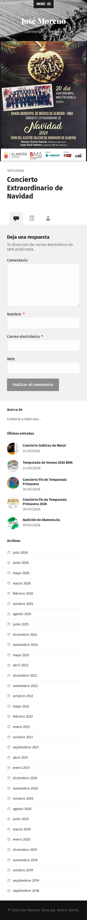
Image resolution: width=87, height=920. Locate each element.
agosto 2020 (22, 809)
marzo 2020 (22, 829)
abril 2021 (20, 758)
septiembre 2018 (26, 891)
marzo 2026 (22, 583)
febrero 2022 (23, 716)
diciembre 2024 (25, 635)
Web (11, 359)
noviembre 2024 (25, 645)
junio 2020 (21, 819)
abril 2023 (20, 665)
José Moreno (43, 20)
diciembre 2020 (25, 778)
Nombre (16, 314)
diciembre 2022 (25, 676)
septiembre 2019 (26, 881)
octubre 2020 (23, 799)
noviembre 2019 (25, 860)
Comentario (17, 260)
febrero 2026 (23, 594)
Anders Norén (68, 910)
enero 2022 (21, 727)
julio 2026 (20, 553)
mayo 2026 (21, 573)
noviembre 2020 (25, 788)
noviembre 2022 (25, 686)
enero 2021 (21, 768)
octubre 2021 (23, 737)
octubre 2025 (23, 604)
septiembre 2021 (26, 747)
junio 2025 (21, 624)
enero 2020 (21, 839)
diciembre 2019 (25, 850)
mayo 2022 (21, 706)
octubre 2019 (23, 870)
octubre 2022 (23, 696)
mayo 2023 (21, 655)
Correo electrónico (25, 336)
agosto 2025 (22, 614)
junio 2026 (21, 563)
